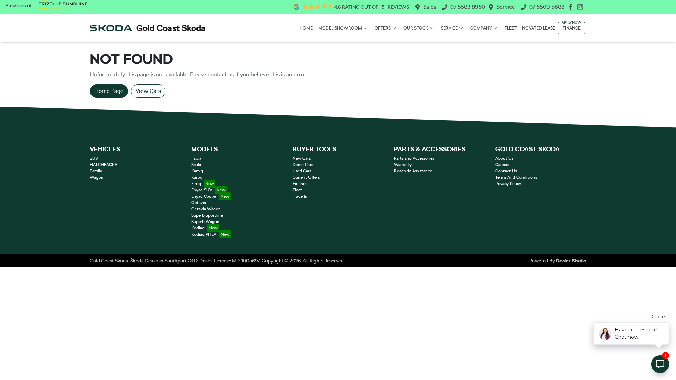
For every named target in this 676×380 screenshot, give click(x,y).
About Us (504, 158)
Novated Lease (538, 28)
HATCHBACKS (103, 164)
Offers (383, 28)
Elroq (196, 183)
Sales (429, 7)
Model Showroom (340, 28)
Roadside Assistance (413, 171)
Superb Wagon (205, 221)
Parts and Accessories (414, 158)
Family (96, 171)
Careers (502, 164)
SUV (94, 158)
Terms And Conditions (516, 177)
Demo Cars (303, 164)
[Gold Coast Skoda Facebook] (572, 7)
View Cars (148, 91)
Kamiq (197, 171)
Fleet (511, 28)
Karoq (196, 177)
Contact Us (506, 171)
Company (481, 28)
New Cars (302, 158)
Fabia (196, 158)
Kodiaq (198, 228)
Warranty (403, 164)
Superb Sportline (207, 215)
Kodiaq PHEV (204, 234)
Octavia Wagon (206, 209)
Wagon (97, 177)
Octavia (198, 202)
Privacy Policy (508, 183)
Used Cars (302, 171)
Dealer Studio (571, 261)
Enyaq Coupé (203, 196)
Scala (196, 164)
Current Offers (306, 177)
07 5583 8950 (467, 7)
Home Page (109, 91)
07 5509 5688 (546, 7)
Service (505, 7)
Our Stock (415, 28)
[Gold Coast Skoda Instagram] (581, 7)
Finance (572, 28)
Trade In (300, 196)
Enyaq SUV (201, 190)
